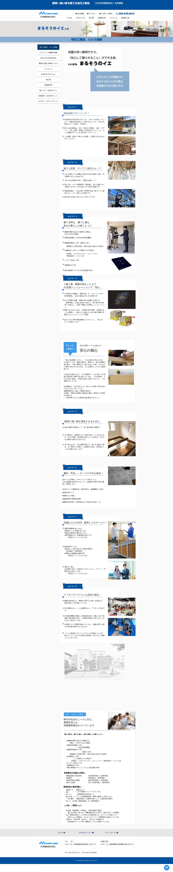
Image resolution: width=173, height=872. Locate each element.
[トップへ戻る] (166, 867)
